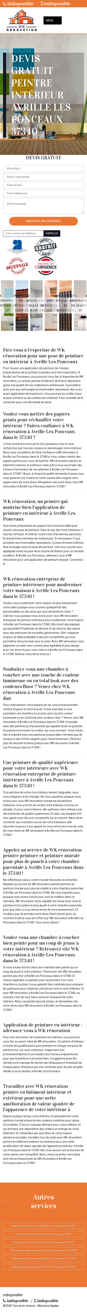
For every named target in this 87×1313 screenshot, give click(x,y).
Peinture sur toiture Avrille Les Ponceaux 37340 (43, 1242)
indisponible (20, 4)
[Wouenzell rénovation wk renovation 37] (21, 20)
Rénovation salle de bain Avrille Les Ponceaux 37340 (43, 1250)
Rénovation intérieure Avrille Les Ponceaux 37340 (43, 1226)
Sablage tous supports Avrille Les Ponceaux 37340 (43, 1266)
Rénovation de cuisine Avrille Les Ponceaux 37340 (43, 1258)
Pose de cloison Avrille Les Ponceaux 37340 (43, 1234)
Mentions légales (48, 1305)
